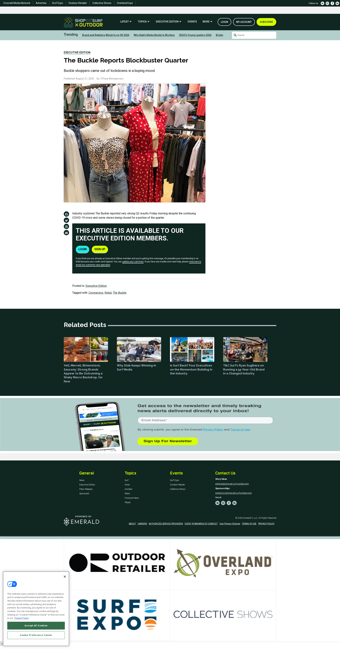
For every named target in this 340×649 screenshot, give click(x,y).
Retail (108, 292)
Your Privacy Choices (229, 523)
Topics (142, 21)
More (206, 21)
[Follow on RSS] (337, 3)
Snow (127, 485)
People (128, 502)
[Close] (65, 576)
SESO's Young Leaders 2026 (195, 35)
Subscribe (266, 22)
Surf (127, 480)
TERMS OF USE (249, 523)
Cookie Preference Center (36, 635)
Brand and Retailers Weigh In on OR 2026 (105, 35)
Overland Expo (125, 3)
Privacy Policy (21, 618)
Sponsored (84, 494)
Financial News (132, 498)
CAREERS (142, 523)
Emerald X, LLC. (250, 518)
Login (224, 22)
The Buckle (119, 292)
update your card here (133, 261)
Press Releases (86, 489)
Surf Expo (57, 3)
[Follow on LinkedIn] (322, 3)
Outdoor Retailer (78, 3)
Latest (124, 21)
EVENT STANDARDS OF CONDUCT (201, 523)
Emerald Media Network (17, 3)
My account (244, 22)
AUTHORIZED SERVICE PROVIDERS (166, 523)
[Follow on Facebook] (332, 3)
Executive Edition (167, 21)
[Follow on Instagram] (327, 3)
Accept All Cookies (36, 625)
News (81, 480)
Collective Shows (101, 3)
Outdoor (128, 489)
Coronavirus (96, 292)
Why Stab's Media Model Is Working (154, 35)
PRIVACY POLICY (266, 523)
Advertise (41, 3)
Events (192, 21)
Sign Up (99, 249)
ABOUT (132, 523)
